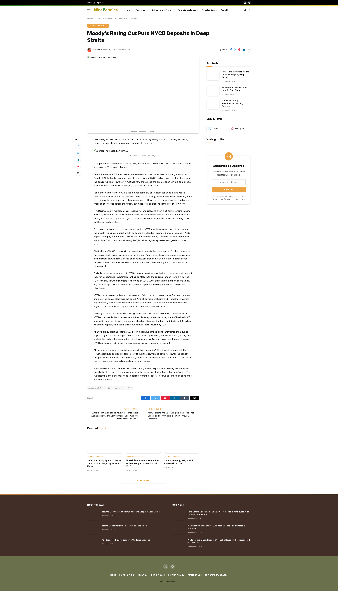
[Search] (249, 10)
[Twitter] (78, 153)
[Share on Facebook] (231, 50)
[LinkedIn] (78, 159)
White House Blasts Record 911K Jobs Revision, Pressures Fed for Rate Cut (218, 541)
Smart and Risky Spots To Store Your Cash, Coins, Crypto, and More (104, 463)
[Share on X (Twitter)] (235, 50)
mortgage (119, 388)
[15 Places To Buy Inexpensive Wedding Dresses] (212, 104)
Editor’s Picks (126, 575)
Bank (110, 388)
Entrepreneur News (161, 10)
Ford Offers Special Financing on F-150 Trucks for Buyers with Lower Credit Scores (218, 513)
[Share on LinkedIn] (244, 50)
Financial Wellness (187, 10)
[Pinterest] (78, 166)
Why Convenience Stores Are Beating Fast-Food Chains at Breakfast (216, 527)
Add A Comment (143, 480)
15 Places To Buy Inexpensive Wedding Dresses (232, 103)
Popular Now (208, 10)
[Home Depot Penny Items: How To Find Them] (212, 91)
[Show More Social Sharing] (249, 50)
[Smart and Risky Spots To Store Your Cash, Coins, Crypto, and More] (104, 443)
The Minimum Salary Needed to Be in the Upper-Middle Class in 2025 (142, 463)
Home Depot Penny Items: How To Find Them (235, 88)
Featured (140, 10)
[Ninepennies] (105, 10)
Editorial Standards (216, 575)
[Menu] (88, 10)
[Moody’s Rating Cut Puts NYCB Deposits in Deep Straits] (143, 92)
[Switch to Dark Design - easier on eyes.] (245, 10)
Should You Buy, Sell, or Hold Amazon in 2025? (179, 462)
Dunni (97, 50)
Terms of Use (194, 575)
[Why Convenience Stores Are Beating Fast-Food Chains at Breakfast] (178, 529)
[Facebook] (78, 146)
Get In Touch (158, 575)
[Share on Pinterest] (239, 50)
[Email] (78, 173)
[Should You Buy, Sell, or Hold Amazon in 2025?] (181, 443)
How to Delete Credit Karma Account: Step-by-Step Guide (235, 74)
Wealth (224, 10)
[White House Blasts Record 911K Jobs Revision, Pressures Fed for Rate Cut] (178, 543)
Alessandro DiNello (96, 388)
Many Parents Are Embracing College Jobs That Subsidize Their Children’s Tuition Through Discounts (171, 416)
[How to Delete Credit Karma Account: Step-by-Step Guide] (212, 75)
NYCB (129, 388)
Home (129, 10)
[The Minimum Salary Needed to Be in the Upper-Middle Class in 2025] (143, 443)
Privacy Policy (229, 199)
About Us (143, 575)
